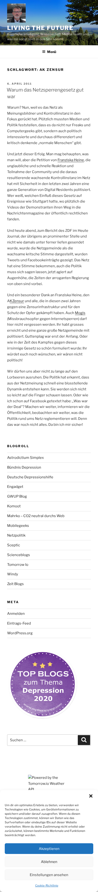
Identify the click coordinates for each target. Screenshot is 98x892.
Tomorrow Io (17, 564)
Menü (51, 52)
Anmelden (16, 613)
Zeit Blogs (15, 584)
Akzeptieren (49, 849)
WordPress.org (20, 633)
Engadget (15, 487)
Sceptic (13, 545)
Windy (12, 574)
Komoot (14, 506)
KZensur (17, 301)
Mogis (80, 313)
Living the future (40, 27)
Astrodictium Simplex (25, 458)
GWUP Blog (17, 496)
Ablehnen (49, 862)
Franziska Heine (71, 160)
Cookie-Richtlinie (46, 885)
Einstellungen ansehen (49, 875)
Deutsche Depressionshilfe (30, 477)
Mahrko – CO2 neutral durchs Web (35, 516)
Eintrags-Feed (19, 623)
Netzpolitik (16, 535)
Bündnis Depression (24, 467)
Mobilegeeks (18, 526)
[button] (90, 796)
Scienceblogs (18, 555)
